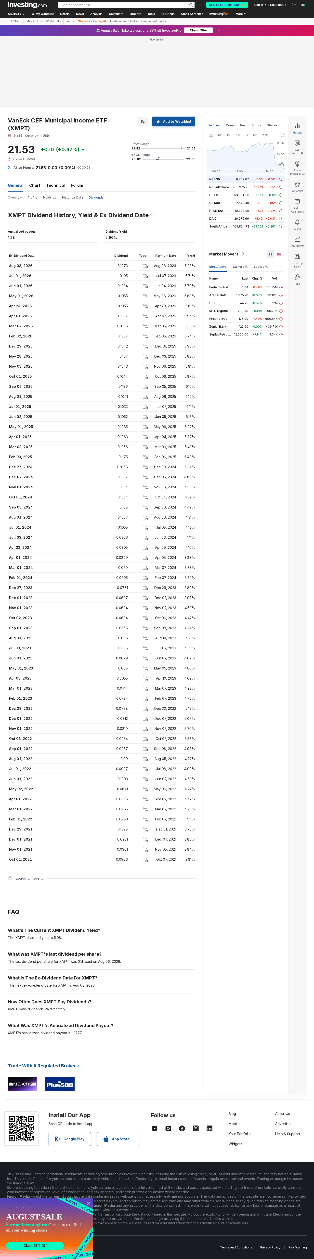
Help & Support (287, 1134)
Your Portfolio (240, 1134)
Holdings (49, 197)
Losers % (261, 266)
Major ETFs (34, 21)
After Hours (23, 167)
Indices (214, 125)
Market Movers (223, 254)
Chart (34, 185)
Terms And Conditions (236, 1247)
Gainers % (240, 266)
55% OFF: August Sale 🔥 (227, 5)
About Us (282, 1114)
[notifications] (294, 4)
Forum (77, 185)
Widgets (235, 1144)
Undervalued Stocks (123, 21)
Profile (32, 197)
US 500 (214, 203)
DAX (212, 218)
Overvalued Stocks (153, 21)
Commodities (236, 125)
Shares (272, 125)
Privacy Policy (270, 1247)
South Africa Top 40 (223, 226)
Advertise (283, 1124)
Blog (232, 1114)
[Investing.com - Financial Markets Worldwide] (27, 4)
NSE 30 (214, 179)
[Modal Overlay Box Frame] (46, 1228)
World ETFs (53, 21)
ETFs (14, 21)
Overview (15, 197)
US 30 (213, 195)
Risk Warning (297, 1247)
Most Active (218, 266)
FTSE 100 (216, 211)
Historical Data (72, 197)
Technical (55, 185)
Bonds (256, 125)
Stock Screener (192, 14)
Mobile (234, 1124)
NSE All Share (219, 187)
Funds (69, 21)
